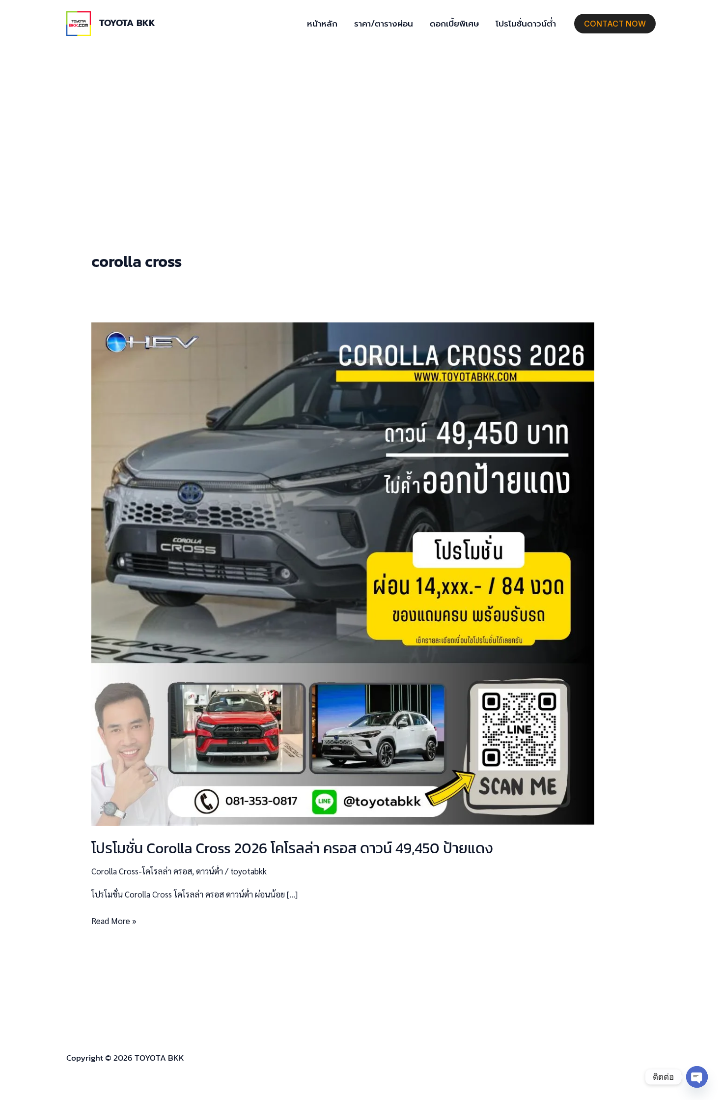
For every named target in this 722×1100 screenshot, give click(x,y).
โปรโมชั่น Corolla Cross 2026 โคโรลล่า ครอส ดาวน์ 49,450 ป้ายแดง (292, 848)
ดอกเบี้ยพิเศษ (454, 23)
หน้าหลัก (322, 23)
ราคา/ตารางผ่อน (383, 23)
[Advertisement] (361, 121)
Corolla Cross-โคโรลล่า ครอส (141, 871)
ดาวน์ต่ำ (209, 871)
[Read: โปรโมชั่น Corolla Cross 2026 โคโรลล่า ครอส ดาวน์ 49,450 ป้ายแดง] (342, 572)
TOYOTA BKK (127, 23)
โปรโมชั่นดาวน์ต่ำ (526, 23)
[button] (615, 23)
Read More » (114, 920)
